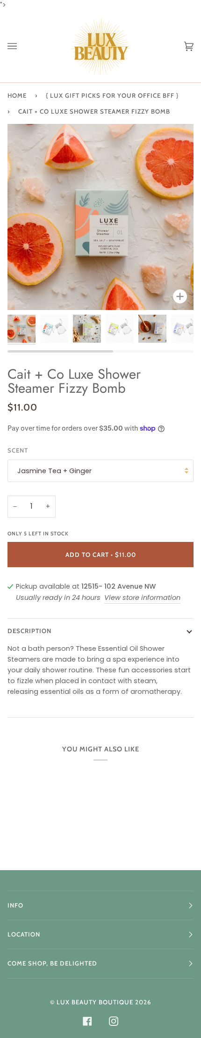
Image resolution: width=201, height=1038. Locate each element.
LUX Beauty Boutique (95, 1002)
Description (29, 630)
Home (17, 95)
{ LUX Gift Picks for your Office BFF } (112, 95)
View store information (142, 597)
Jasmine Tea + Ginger (54, 471)
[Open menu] (21, 46)
